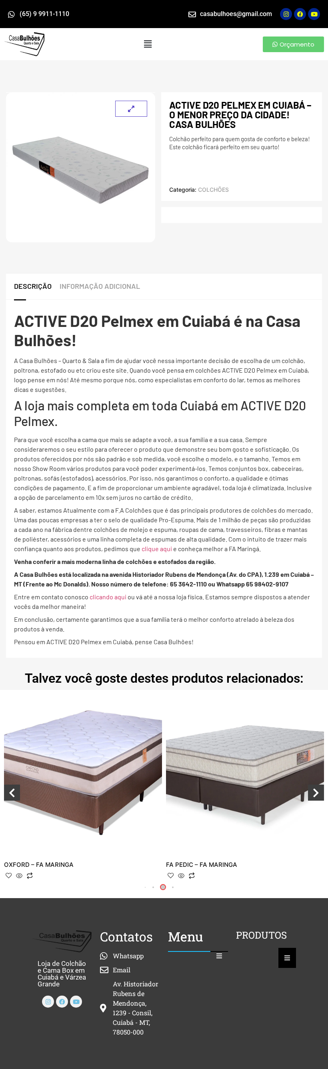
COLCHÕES (213, 189)
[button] (148, 44)
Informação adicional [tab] (100, 286)
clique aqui (157, 548)
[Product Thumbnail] (131, 109)
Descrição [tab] (33, 286)
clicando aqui (108, 596)
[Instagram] (286, 14)
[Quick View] (19, 876)
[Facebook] (62, 1002)
